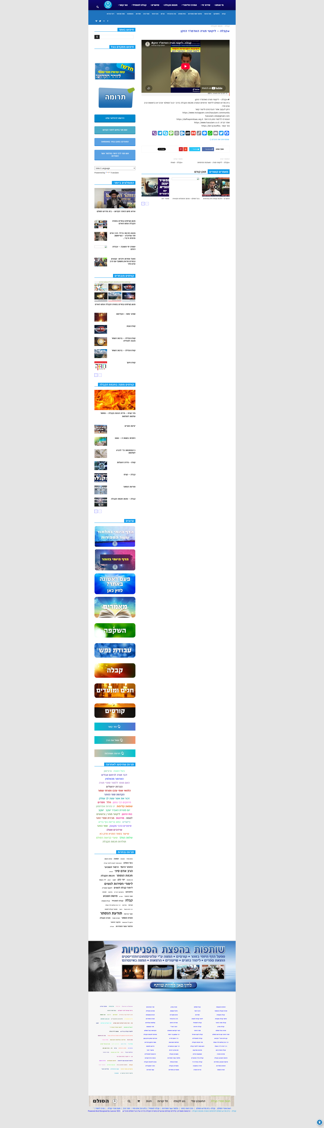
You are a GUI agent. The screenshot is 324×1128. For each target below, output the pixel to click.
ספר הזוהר (207, 14)
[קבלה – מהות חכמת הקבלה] (100, 502)
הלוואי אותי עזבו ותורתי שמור (114, 790)
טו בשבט (130, 880)
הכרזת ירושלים (114, 786)
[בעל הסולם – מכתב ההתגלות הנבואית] (185, 187)
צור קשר (123, 5)
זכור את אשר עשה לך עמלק (114, 798)
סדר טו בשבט (115, 1052)
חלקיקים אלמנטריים (117, 1019)
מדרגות (120, 818)
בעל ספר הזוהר (111, 1010)
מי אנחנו (219, 5)
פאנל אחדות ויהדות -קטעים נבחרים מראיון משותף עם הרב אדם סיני (122, 261)
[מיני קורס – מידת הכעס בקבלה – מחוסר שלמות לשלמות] (114, 400)
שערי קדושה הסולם (107, 837)
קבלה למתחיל (139, 5)
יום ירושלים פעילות (106, 1023)
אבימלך (118, 1006)
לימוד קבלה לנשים (123, 887)
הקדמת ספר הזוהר (114, 794)
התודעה (115, 1015)
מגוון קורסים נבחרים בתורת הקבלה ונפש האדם (123, 222)
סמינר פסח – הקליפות (125, 314)
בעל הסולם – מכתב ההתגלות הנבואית (186, 199)
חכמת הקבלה (170, 5)
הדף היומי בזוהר (187, 1108)
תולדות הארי (105, 1069)
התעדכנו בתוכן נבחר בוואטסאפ (115, 141)
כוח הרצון (127, 814)
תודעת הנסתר (129, 486)
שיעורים (155, 5)
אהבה (122, 859)
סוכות (104, 892)
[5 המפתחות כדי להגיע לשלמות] (100, 453)
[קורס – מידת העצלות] (100, 465)
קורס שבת (131, 326)
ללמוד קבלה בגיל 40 (126, 1031)
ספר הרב (126, 1108)
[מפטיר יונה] (155, 187)
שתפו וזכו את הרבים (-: (219, 139)
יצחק (109, 880)
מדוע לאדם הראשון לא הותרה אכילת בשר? (120, 1035)
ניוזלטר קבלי (129, 1052)
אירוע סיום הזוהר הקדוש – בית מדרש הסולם (116, 211)
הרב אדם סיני (171, 14)
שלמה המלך (126, 837)
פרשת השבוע (110, 896)
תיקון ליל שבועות (127, 922)
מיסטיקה (216, 14)
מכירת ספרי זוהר (105, 818)
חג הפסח (102, 1015)
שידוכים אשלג (114, 830)
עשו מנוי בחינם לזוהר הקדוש (115, 130)
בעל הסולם (182, 14)
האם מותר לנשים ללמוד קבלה (113, 863)
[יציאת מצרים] (100, 429)
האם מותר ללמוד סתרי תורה (114, 782)
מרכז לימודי (100, 1108)
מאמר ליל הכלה (114, 1031)
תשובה (116, 1073)
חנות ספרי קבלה (113, 1108)
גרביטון (108, 771)
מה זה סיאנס (102, 1035)
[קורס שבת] (100, 329)
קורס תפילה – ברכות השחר (123, 350)
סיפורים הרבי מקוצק (120, 826)
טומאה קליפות (125, 806)
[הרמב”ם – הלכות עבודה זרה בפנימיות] (216, 187)
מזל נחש (123, 1044)
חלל (109, 802)
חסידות (138, 14)
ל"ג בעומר (102, 880)
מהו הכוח (130, 1040)
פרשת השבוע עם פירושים (125, 1060)
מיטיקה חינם (115, 1044)
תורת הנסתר (127, 918)
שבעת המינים (111, 1065)
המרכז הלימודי (190, 5)
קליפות (124, 905)
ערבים (113, 1056)
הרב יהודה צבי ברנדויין (126, 1015)
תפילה (112, 926)
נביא (115, 1048)
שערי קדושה (128, 914)
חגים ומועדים (174, 1015)
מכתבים (130, 1048)
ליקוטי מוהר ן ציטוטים (108, 814)
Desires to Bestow (127, 1006)
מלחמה (110, 892)
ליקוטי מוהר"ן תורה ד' (116, 1027)
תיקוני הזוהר (115, 922)
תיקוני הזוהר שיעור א (126, 1073)
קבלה (224, 14)
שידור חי (206, 5)
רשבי (120, 909)
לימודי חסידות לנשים (118, 884)
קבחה (131, 1065)
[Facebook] (108, 21)
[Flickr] (104, 21)
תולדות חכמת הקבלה (114, 841)
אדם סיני (129, 859)
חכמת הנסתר (124, 875)
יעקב (101, 810)
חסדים (101, 802)
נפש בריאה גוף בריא (109, 822)
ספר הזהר (102, 826)
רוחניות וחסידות (221, 1066)
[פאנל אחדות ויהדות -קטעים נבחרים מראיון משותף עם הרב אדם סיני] (100, 262)
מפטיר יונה (165, 199)
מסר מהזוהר (121, 14)
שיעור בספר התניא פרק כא (114, 833)
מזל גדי (130, 1044)
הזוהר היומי (126, 867)
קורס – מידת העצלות (126, 462)
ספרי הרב (146, 14)
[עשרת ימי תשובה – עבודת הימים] (100, 249)
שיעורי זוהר (102, 1065)
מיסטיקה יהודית (119, 892)
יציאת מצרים (130, 426)
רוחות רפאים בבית (122, 1065)
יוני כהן (121, 879)
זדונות (109, 1015)
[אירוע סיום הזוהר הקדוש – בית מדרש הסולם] (114, 198)
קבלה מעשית (106, 901)
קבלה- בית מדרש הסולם (205, 1108)
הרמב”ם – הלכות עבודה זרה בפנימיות (216, 199)
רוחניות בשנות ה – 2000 (125, 438)
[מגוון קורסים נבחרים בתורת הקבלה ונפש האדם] (100, 224)
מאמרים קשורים (218, 172)
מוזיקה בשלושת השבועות (117, 1040)
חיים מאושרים (129, 1019)
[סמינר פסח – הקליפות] (100, 317)
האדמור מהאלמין (114, 779)
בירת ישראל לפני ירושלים (125, 1010)
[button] (97, 5)
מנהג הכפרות (122, 1048)
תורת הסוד (116, 918)
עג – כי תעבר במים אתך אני (125, 1056)
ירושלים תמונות (128, 1027)
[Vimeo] (96, 21)
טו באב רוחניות (105, 1019)
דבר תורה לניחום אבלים (114, 775)
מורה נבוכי (105, 1040)
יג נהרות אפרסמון (105, 806)
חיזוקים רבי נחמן (122, 802)
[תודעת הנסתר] (100, 489)
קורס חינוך (131, 362)
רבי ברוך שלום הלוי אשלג (112, 905)
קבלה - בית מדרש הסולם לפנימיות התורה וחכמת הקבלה (214, 1111)
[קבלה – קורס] (100, 477)
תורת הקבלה (105, 918)
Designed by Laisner (107, 1111)
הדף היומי (155, 14)
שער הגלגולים (115, 1069)
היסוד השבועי (111, 867)
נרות (122, 1052)
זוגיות (111, 871)
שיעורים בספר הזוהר (127, 1069)
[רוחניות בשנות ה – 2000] (100, 441)
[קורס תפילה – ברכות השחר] (100, 353)
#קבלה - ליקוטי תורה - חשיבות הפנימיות (213, 162)
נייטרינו (126, 822)
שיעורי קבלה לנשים (111, 909)
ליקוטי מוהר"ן (107, 888)
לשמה (129, 818)
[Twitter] (100, 21)
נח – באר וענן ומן (107, 1048)
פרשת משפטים (111, 1060)
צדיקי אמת (102, 1060)
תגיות (163, 14)
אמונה (116, 859)
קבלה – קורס (129, 474)
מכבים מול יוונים (105, 1044)
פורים (121, 896)
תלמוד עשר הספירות (195, 14)
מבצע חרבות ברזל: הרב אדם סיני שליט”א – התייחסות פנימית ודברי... (122, 236)
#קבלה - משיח (177, 162)
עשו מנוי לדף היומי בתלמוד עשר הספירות (115, 154)
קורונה (130, 905)
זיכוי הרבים (110, 14)
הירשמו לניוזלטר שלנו (115, 118)
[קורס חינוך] (100, 365)
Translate (114, 172)
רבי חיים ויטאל (128, 909)
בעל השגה (119, 771)
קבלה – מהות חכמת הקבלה (123, 499)
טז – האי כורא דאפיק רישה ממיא (123, 1023)
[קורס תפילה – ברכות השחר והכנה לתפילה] (100, 341)
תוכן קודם (200, 172)
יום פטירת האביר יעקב (118, 810)
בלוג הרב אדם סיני (139, 1108)
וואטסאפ (130, 14)
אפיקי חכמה (108, 859)
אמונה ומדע (103, 1006)
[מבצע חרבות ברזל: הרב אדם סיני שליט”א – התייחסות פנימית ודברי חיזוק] (100, 236)
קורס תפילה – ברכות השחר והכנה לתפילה (123, 339)
